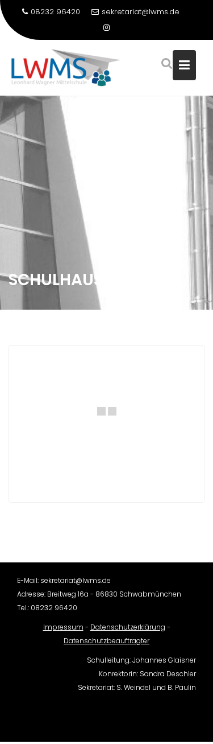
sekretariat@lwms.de (140, 11)
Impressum (63, 627)
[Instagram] (107, 28)
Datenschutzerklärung (127, 627)
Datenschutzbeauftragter (106, 641)
